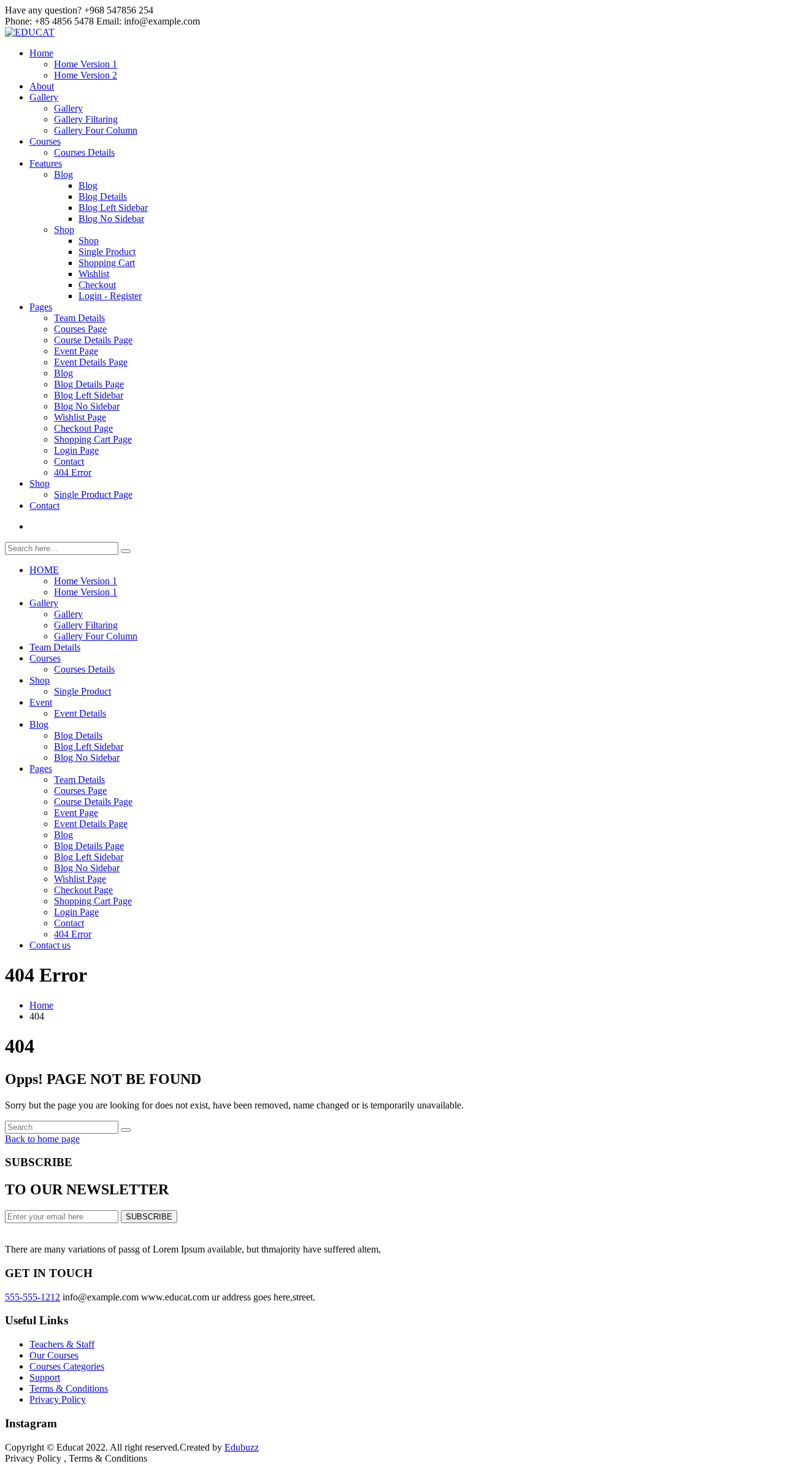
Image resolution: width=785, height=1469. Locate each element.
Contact (69, 461)
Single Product (107, 251)
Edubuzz (241, 1447)
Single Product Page (93, 494)
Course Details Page (93, 340)
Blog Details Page (89, 384)
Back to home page (42, 1139)
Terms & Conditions (68, 1388)
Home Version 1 (85, 64)
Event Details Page (91, 362)
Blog (63, 174)
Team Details (79, 318)
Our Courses (53, 1355)
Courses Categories (66, 1366)
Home (41, 53)
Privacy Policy (57, 1399)
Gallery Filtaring (86, 119)
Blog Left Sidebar (113, 207)
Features (45, 163)
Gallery (43, 97)
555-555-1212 (32, 1297)
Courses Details (84, 152)
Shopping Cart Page (93, 439)
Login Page (76, 450)
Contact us (50, 945)
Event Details (80, 713)
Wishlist (93, 274)
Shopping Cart (106, 263)
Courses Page (80, 329)
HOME (44, 570)
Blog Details (102, 196)
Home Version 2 (85, 75)
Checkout (97, 285)
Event (40, 702)
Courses (45, 141)
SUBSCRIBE (149, 1216)
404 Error (72, 472)
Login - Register (110, 296)
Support (44, 1377)
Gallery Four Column (95, 130)
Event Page (76, 351)
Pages (40, 307)
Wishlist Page (80, 417)
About (41, 86)
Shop (64, 229)
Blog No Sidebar (111, 218)
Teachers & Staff (61, 1344)
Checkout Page (83, 428)
